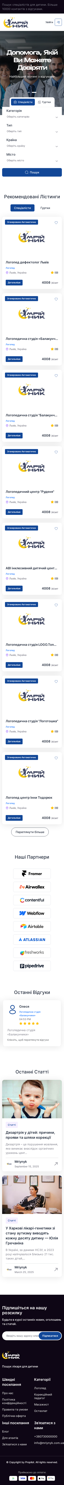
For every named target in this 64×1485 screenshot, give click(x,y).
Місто (10, 154)
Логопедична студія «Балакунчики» (32, 339)
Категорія (14, 110)
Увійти (49, 22)
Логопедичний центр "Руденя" (30, 492)
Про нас (7, 1393)
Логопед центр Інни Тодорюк (29, 797)
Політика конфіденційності (14, 1401)
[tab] (23, 102)
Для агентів (10, 1438)
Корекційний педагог (43, 1396)
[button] (30, 92)
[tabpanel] (32, 142)
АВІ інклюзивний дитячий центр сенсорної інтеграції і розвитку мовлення (32, 568)
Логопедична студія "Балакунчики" (32, 415)
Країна (11, 140)
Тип (9, 125)
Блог (5, 1431)
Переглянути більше (30, 832)
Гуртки (45, 208)
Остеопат (40, 1411)
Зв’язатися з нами (14, 1444)
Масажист (41, 1404)
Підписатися (50, 1335)
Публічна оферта (14, 1416)
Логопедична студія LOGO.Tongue (32, 644)
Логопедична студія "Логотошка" (32, 721)
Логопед (40, 1388)
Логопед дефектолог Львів (27, 262)
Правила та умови (15, 1409)
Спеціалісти (22, 208)
